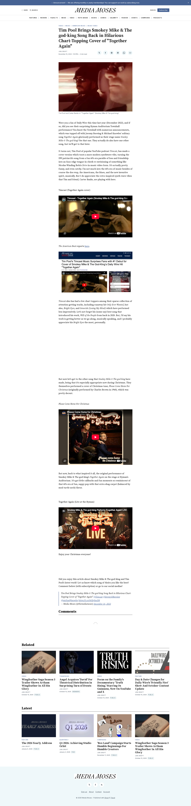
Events (134, 18)
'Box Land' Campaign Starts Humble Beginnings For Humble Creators (114, 746)
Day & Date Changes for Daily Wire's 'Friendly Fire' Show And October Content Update (152, 684)
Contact (98, 792)
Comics (103, 18)
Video (72, 18)
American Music (78, 26)
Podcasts (157, 18)
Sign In (153, 10)
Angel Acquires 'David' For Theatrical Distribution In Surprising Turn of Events (76, 682)
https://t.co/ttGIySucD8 (89, 600)
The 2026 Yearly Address (37, 743)
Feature (138, 676)
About (91, 792)
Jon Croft (63, 51)
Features (33, 18)
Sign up (84, 792)
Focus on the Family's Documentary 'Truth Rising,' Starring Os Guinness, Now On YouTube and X (114, 686)
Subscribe (163, 10)
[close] (188, 2)
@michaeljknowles (69, 600)
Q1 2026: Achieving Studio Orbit (75, 744)
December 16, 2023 (102, 604)
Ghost (106, 798)
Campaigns (145, 18)
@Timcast (98, 597)
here (87, 246)
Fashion (124, 18)
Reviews (43, 18)
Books (94, 18)
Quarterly (63, 740)
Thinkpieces (64, 676)
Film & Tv (54, 18)
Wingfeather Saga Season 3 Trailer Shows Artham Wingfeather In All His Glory (38, 684)
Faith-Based (83, 18)
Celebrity (114, 18)
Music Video (92, 26)
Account (106, 792)
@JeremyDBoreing (111, 597)
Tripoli (113, 798)
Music (63, 18)
